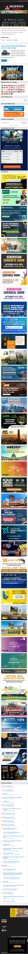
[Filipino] (2, 87)
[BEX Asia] (14, 197)
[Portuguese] (2, 91)
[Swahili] (19, 91)
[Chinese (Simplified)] (9, 85)
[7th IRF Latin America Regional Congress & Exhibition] (14, 229)
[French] (7, 87)
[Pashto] (21, 89)
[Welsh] (9, 93)
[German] (12, 87)
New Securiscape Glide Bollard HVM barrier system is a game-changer (13, 47)
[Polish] (24, 89)
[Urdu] (5, 93)
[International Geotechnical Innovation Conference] (14, 437)
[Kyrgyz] (9, 89)
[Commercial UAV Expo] (14, 181)
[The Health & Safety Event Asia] (14, 549)
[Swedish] (21, 91)
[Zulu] (12, 93)
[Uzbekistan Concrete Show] (14, 261)
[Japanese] (5, 89)
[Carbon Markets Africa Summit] (14, 421)
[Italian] (2, 89)
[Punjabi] (5, 91)
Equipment (14, 22)
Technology (22, 22)
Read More (21, 949)
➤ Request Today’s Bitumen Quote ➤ (12, 166)
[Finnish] (5, 87)
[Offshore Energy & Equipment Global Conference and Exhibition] (14, 581)
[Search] (25, 100)
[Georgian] (9, 87)
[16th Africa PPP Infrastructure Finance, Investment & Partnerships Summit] (14, 565)
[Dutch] (19, 85)
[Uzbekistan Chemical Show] (14, 293)
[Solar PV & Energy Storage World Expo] (14, 325)
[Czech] (14, 85)
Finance (17, 25)
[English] (21, 85)
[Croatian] (12, 85)
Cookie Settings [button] (14, 949)
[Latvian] (12, 89)
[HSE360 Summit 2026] (14, 453)
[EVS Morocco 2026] (14, 469)
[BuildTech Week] (14, 741)
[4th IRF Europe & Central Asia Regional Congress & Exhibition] (14, 373)
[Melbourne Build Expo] (14, 613)
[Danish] (16, 85)
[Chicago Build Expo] (14, 501)
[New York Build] (14, 709)
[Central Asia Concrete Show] (14, 677)
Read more (4, 60)
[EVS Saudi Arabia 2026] (14, 661)
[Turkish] (2, 93)
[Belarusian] (5, 85)
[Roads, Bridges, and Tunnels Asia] (14, 485)
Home (5, 19)
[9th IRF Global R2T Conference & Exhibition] (14, 517)
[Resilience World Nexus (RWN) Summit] (14, 389)
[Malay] (14, 89)
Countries (6, 22)
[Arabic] (2, 85)
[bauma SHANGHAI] (14, 597)
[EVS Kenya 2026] (14, 645)
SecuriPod (16, 40)
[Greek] (14, 87)
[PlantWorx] (14, 772)
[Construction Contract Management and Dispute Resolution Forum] (14, 357)
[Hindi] (16, 87)
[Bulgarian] (7, 85)
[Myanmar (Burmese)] (16, 89)
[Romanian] (7, 91)
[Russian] (9, 91)
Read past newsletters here (14, 125)
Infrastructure (12, 19)
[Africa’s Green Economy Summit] (14, 693)
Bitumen (24, 25)
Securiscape (9, 40)
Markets (22, 19)
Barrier (3, 40)
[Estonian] (24, 85)
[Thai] (24, 91)
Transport (6, 25)
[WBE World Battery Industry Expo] (14, 309)
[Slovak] (12, 91)
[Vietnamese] (7, 93)
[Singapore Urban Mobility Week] (14, 533)
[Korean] (7, 89)
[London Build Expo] (14, 629)
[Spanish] (16, 91)
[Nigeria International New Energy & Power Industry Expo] (14, 245)
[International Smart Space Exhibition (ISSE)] (14, 341)
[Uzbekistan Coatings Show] (14, 277)
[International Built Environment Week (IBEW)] (14, 213)
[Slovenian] (14, 91)
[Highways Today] (14, 7)
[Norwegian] (19, 89)
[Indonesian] (21, 87)
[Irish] (24, 87)
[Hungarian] (19, 87)
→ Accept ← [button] (17, 946)
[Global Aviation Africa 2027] (14, 725)
